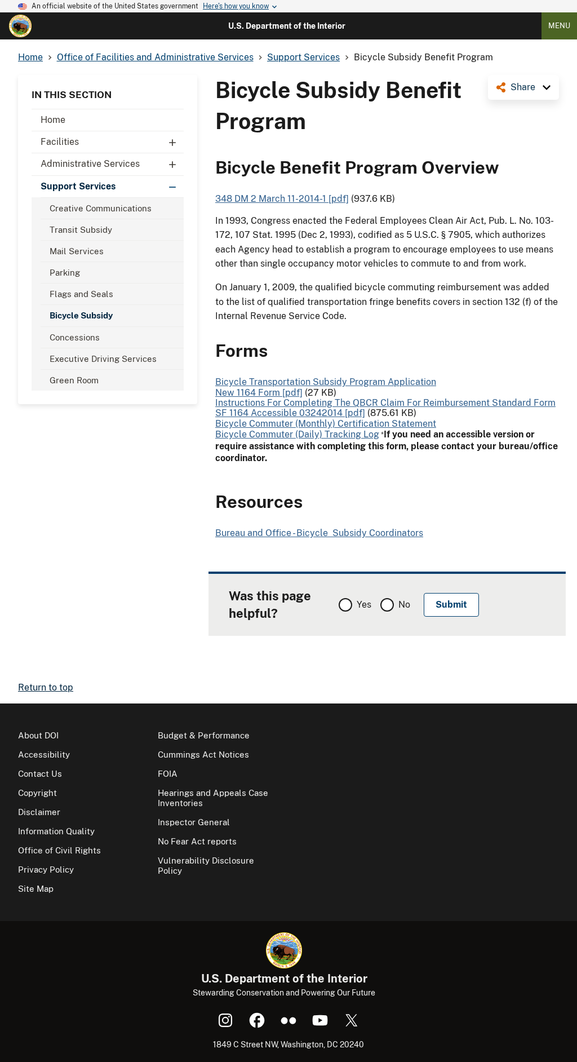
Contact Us (40, 773)
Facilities (60, 141)
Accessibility (44, 754)
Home (53, 119)
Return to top (45, 687)
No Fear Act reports (197, 841)
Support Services (78, 186)
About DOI (38, 735)
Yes (364, 604)
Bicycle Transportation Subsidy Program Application (325, 382)
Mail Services (77, 251)
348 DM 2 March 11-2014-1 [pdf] (282, 198)
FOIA (167, 773)
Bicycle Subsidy (81, 315)
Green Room (74, 380)
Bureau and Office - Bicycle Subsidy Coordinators (319, 533)
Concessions (75, 337)
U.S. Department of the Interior (286, 25)
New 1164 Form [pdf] (259, 392)
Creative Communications (101, 208)
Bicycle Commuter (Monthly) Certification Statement (325, 423)
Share (523, 87)
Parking (65, 272)
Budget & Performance (204, 735)
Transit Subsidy (81, 229)
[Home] (20, 26)
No (404, 604)
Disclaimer (39, 812)
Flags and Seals (81, 294)
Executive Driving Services (103, 359)
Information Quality (56, 831)
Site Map (36, 888)
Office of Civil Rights (59, 850)
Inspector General (194, 822)
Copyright (37, 793)
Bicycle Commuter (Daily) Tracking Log (297, 434)
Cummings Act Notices (203, 754)
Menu (559, 25)
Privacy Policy (46, 869)
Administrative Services (90, 163)
